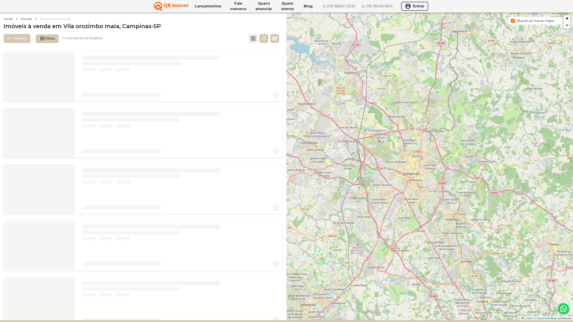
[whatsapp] (563, 308)
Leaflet (528, 318)
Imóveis (26, 19)
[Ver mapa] (274, 38)
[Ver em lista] (263, 38)
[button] (567, 18)
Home (8, 19)
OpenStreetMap (547, 318)
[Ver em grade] (253, 38)
